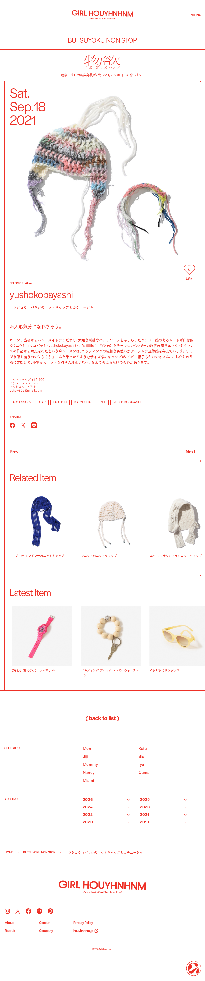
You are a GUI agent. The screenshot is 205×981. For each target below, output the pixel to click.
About (9, 923)
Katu (143, 749)
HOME (9, 852)
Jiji (85, 757)
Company (46, 931)
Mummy (90, 765)
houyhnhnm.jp (84, 931)
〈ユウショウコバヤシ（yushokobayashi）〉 (46, 345)
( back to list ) (102, 719)
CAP (42, 402)
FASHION (60, 402)
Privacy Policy (83, 923)
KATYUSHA (82, 402)
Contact (44, 923)
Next (190, 452)
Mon (87, 749)
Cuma (144, 773)
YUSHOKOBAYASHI (127, 402)
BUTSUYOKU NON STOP (39, 852)
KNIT (102, 402)
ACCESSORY (22, 402)
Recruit (10, 931)
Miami (88, 781)
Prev (14, 452)
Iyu (142, 765)
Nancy (89, 773)
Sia (142, 757)
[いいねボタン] (189, 270)
